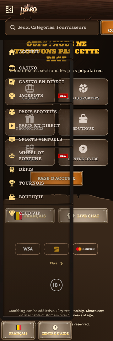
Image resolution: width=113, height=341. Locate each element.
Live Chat (88, 215)
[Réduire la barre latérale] (9, 9)
